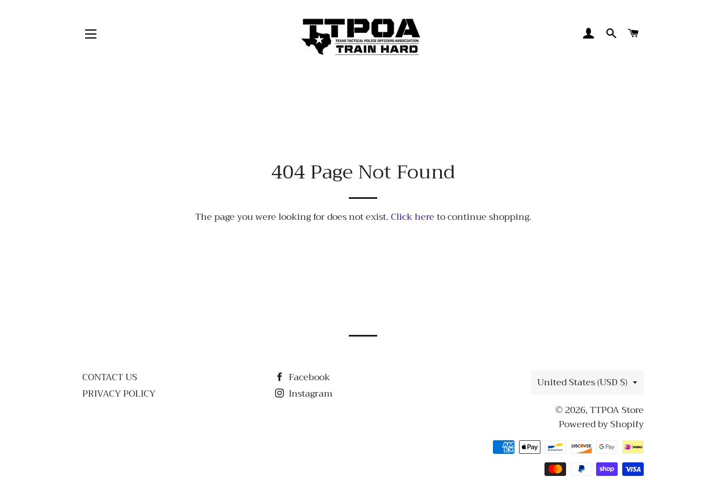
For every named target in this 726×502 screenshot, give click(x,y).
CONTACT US (109, 377)
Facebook (308, 377)
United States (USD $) (582, 382)
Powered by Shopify (601, 424)
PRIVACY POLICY (118, 394)
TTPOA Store (617, 410)
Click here (412, 217)
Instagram (309, 394)
